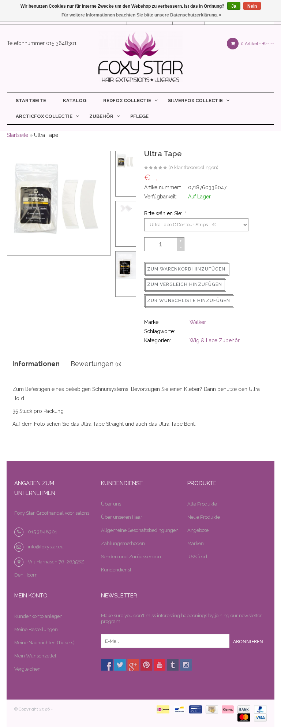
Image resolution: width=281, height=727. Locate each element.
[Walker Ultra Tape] (155, 168)
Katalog (74, 100)
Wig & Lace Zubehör (215, 340)
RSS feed (197, 556)
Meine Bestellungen (36, 629)
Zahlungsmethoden (123, 543)
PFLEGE (139, 116)
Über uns (111, 504)
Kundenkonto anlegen (38, 616)
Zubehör (101, 116)
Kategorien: (157, 340)
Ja (233, 6)
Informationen (36, 364)
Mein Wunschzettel (35, 656)
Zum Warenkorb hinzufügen (186, 269)
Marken (195, 543)
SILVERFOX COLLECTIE (195, 100)
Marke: (152, 322)
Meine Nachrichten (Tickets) (44, 642)
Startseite (31, 100)
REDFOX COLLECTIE (127, 100)
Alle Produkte (202, 504)
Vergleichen (27, 669)
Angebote (198, 530)
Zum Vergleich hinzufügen (184, 284)
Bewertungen (96, 364)
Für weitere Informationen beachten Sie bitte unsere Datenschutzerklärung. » (141, 15)
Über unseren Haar (121, 517)
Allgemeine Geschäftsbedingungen (140, 530)
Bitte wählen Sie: (164, 213)
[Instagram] (186, 665)
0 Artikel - (257, 43)
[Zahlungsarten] (161, 709)
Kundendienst (116, 570)
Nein (252, 6)
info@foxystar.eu (46, 546)
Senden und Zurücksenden (131, 556)
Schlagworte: (159, 331)
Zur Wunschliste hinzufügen (188, 300)
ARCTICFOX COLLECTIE (44, 116)
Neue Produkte (203, 517)
